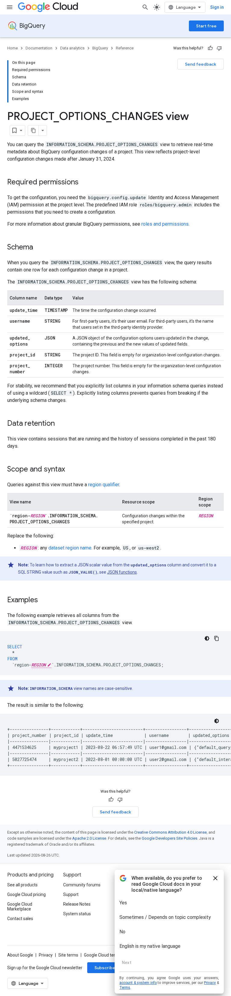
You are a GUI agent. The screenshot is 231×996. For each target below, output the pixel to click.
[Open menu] (10, 7)
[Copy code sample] (216, 638)
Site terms (68, 955)
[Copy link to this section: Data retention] (61, 424)
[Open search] (145, 7)
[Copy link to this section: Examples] (44, 600)
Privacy (46, 955)
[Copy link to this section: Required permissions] (85, 182)
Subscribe (104, 967)
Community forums (81, 884)
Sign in (217, 7)
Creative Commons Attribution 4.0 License (170, 832)
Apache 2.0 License (89, 838)
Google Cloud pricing (26, 894)
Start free (206, 26)
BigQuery (32, 26)
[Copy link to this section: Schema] (39, 247)
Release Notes (77, 904)
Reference (125, 48)
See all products (22, 884)
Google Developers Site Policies (169, 838)
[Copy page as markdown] (33, 130)
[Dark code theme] (207, 638)
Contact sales (20, 918)
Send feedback (200, 64)
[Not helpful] (219, 48)
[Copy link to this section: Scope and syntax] (71, 469)
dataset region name (69, 548)
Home (12, 48)
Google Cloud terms (102, 955)
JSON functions (122, 572)
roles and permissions (165, 224)
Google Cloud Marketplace (19, 906)
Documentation (39, 48)
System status (77, 913)
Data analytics (72, 48)
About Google (20, 955)
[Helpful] (210, 48)
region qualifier (103, 484)
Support (71, 894)
